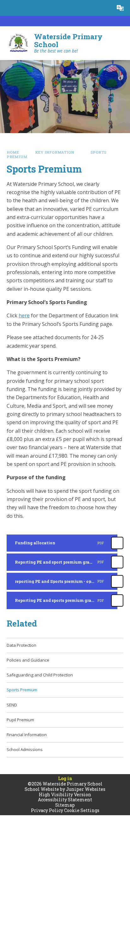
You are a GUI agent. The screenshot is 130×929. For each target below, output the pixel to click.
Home (13, 152)
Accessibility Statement (65, 800)
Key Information (54, 152)
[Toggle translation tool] (120, 8)
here (24, 315)
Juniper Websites (85, 789)
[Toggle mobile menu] (8, 8)
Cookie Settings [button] (81, 810)
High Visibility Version (65, 794)
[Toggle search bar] (104, 8)
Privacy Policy (47, 810)
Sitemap (65, 805)
